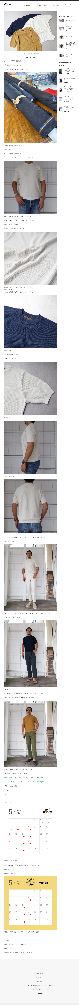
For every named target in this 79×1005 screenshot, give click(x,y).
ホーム (23, 53)
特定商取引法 (39, 977)
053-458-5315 (10, 869)
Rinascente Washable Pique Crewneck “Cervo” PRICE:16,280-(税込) (24, 782)
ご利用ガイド (39, 973)
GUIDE (39, 5)
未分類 (27, 53)
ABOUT (46, 5)
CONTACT (55, 5)
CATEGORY (28, 5)
